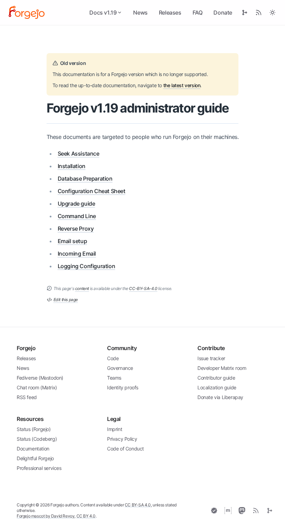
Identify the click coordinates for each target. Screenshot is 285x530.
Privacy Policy (122, 439)
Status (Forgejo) (34, 429)
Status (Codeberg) (37, 439)
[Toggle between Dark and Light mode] (272, 12)
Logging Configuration (86, 266)
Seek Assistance (78, 153)
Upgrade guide (76, 203)
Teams (114, 378)
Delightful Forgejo (35, 458)
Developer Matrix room (221, 368)
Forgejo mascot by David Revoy (45, 516)
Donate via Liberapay (220, 397)
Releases (170, 12)
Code (113, 358)
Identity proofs (122, 387)
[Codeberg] (270, 510)
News (140, 12)
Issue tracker (211, 358)
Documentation (33, 449)
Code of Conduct (125, 449)
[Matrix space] (228, 510)
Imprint (114, 429)
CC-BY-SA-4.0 (143, 288)
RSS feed (27, 397)
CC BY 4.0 (86, 516)
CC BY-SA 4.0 (138, 504)
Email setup (72, 241)
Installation (72, 166)
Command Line (77, 216)
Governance (120, 368)
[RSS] (256, 510)
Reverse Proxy (76, 228)
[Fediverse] (242, 510)
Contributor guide (216, 378)
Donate (222, 12)
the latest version (182, 85)
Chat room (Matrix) (37, 387)
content (82, 288)
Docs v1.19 (102, 12)
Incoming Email (77, 253)
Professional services (39, 468)
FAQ (198, 12)
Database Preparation (85, 178)
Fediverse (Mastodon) (40, 378)
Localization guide (216, 387)
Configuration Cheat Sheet (91, 191)
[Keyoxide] (214, 510)
